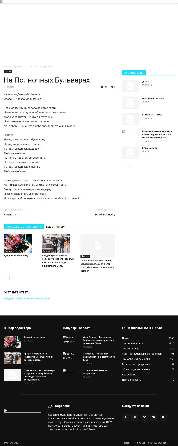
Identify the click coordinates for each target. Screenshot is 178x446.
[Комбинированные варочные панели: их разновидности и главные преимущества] (128, 136)
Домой (7, 66)
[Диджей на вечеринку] (21, 243)
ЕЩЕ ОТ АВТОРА (55, 226)
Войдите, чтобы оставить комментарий (27, 298)
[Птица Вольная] (130, 152)
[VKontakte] (153, 417)
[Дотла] (130, 86)
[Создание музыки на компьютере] (89, 22)
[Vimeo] (144, 417)
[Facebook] (125, 417)
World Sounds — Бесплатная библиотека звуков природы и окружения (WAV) (98, 340)
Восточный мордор (152, 115)
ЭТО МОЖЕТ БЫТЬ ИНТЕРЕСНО (24, 226)
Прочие (18, 66)
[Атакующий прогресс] (130, 103)
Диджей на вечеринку (16, 255)
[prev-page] (6, 278)
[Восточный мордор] (130, 119)
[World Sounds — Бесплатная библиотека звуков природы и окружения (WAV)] (71, 340)
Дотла (145, 81)
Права (127, 442)
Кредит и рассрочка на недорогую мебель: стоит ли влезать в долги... (38, 357)
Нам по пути (11, 214)
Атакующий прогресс (153, 98)
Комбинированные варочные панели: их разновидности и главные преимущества (157, 134)
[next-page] (11, 278)
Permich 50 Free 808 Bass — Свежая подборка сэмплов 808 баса (99, 357)
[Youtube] (163, 417)
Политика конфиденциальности (150, 442)
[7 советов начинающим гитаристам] (69, 375)
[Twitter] (134, 417)
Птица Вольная (149, 148)
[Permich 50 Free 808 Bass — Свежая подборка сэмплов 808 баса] (71, 356)
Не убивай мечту (105, 214)
